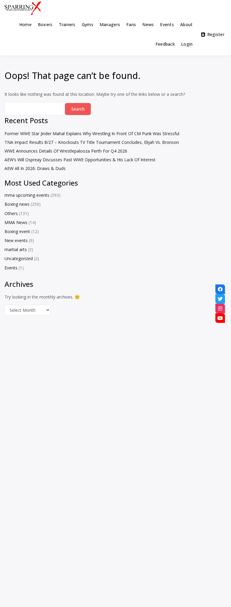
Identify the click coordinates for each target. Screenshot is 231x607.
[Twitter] (220, 299)
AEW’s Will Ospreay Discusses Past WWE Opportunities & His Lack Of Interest (80, 159)
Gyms (87, 24)
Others (11, 213)
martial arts (16, 249)
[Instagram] (220, 308)
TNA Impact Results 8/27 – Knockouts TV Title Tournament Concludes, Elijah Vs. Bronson (92, 142)
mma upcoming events (27, 195)
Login (186, 44)
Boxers (45, 24)
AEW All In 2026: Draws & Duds (35, 168)
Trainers (67, 24)
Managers (110, 24)
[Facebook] (220, 289)
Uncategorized (19, 258)
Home (25, 24)
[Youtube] (220, 318)
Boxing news (17, 204)
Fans (131, 24)
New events (16, 240)
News (148, 24)
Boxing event (17, 231)
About (186, 24)
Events (167, 24)
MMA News (16, 222)
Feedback (165, 44)
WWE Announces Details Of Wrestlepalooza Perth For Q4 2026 (66, 151)
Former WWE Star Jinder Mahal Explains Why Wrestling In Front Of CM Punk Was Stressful (92, 133)
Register (215, 34)
